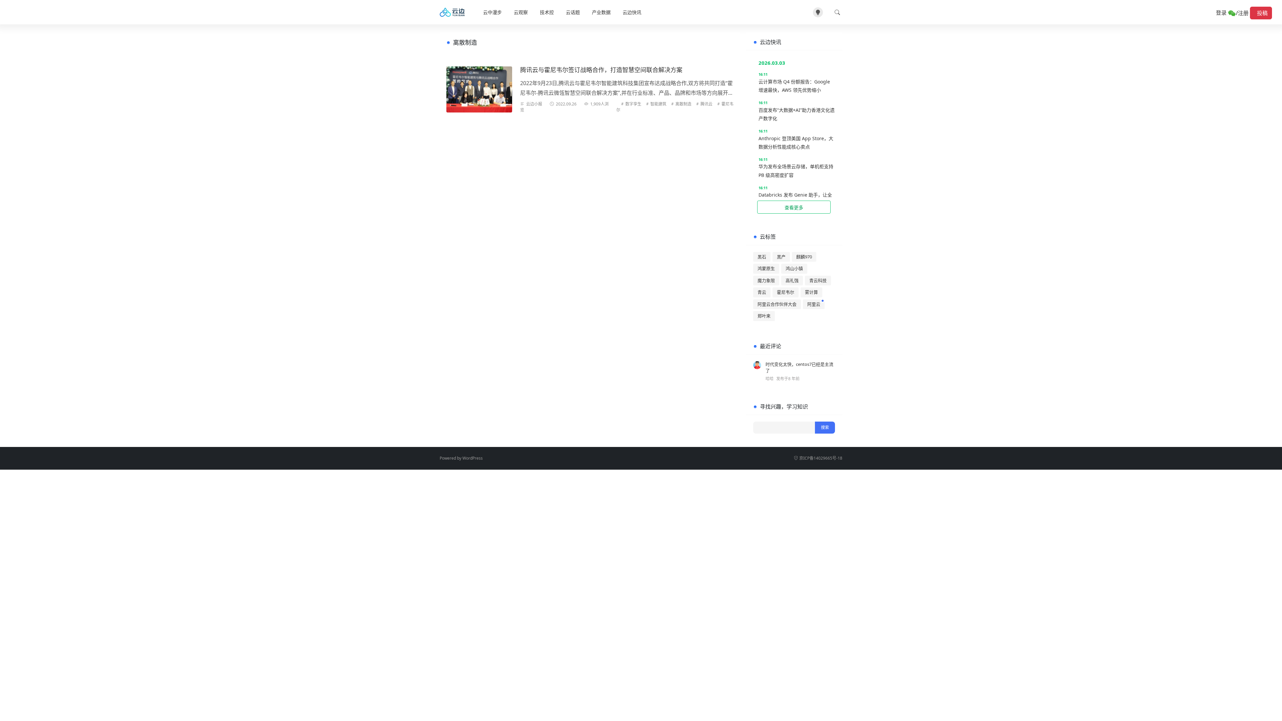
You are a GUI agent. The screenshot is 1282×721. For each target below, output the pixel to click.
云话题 (573, 12)
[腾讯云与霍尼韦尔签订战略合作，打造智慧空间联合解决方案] (479, 89)
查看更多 (794, 207)
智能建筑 (658, 104)
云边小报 (534, 104)
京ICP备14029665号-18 (820, 458)
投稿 (1261, 13)
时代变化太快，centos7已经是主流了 (799, 367)
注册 (1243, 13)
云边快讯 (632, 12)
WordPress (472, 458)
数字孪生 (633, 104)
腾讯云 (706, 104)
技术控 (547, 12)
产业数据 (601, 12)
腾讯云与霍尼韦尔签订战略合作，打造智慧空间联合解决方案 (601, 70)
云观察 (521, 12)
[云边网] (454, 12)
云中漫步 (492, 12)
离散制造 (683, 104)
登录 (1222, 12)
